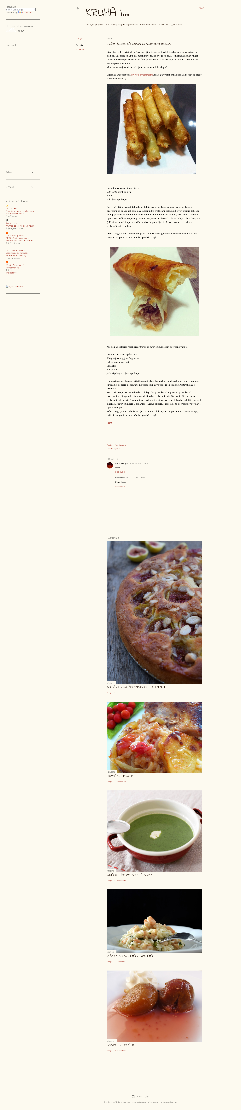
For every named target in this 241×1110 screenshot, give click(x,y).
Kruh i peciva (132, 24)
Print (109, 422)
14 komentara (120, 1051)
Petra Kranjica (121, 463)
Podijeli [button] (79, 38)
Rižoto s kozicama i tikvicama (130, 956)
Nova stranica (12, 268)
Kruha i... (107, 13)
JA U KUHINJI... (13, 208)
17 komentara (120, 962)
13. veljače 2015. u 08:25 (138, 464)
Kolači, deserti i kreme (115, 24)
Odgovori (120, 472)
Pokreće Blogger (142, 1097)
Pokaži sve (11, 273)
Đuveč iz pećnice (120, 776)
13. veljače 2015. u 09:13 (135, 478)
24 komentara (120, 782)
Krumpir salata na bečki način (20, 226)
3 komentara (120, 693)
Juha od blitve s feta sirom (129, 875)
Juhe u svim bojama (148, 24)
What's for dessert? (15, 265)
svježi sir (80, 49)
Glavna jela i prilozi (168, 24)
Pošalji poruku (120, 445)
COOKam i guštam (15, 235)
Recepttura (11, 223)
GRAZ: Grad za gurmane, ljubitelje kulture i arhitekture (19, 239)
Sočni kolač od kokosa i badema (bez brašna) (17, 254)
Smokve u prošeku (121, 1045)
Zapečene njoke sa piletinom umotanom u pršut (20, 212)
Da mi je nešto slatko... (16, 250)
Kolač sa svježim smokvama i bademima (136, 687)
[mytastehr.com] (14, 286)
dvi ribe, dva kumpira (142, 74)
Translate (28, 12)
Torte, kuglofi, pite (94, 24)
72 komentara (120, 881)
